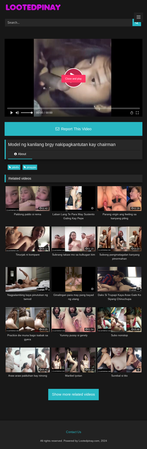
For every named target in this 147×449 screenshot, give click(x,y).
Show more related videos (73, 394)
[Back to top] (135, 437)
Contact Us (73, 432)
